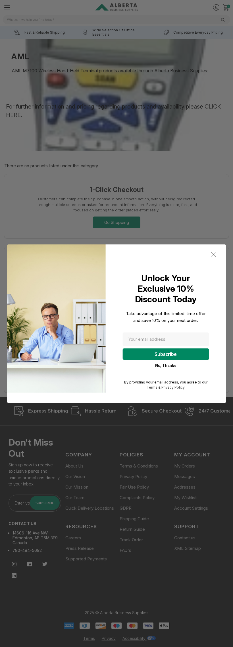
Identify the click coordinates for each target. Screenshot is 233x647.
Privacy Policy (173, 387)
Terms (152, 387)
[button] (213, 254)
